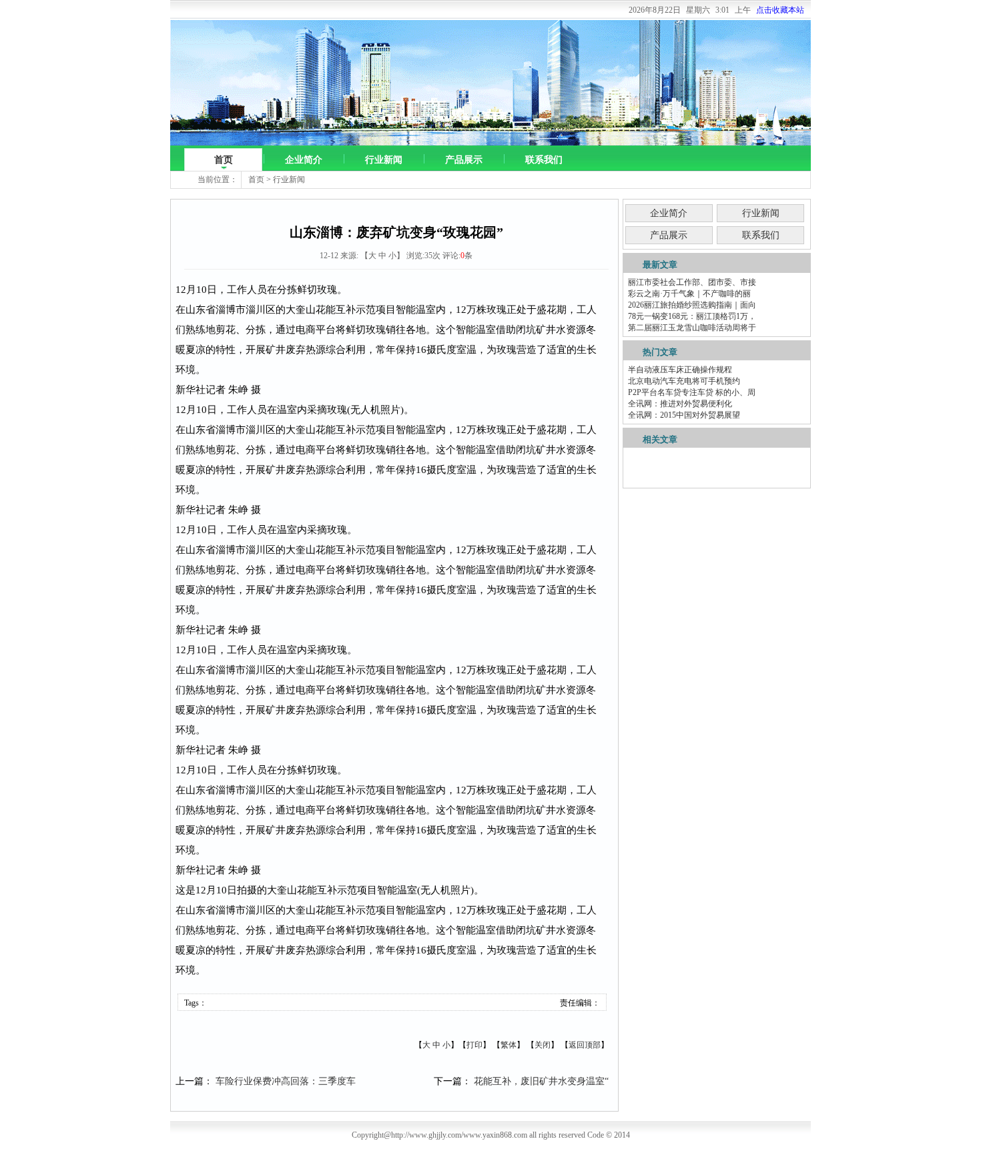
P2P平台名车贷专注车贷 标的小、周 (691, 392)
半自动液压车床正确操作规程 (680, 369)
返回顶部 (585, 1045)
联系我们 (544, 160)
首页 (223, 160)
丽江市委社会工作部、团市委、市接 (692, 282)
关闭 (543, 1045)
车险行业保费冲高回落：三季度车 (286, 1081)
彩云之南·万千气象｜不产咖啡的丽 (689, 293)
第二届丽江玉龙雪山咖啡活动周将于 (692, 327)
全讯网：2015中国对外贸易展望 (684, 415)
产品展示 (463, 160)
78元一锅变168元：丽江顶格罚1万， (692, 316)
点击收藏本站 (780, 10)
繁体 (509, 1045)
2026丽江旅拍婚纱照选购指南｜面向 (692, 305)
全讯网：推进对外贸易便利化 (680, 403)
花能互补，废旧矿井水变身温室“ (541, 1081)
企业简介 (303, 160)
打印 (474, 1045)
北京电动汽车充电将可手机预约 (684, 381)
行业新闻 (383, 160)
